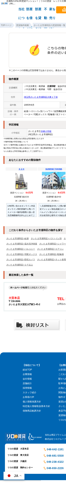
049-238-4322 (55, 461)
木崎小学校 (46, 131)
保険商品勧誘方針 (32, 410)
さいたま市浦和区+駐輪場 (51, 254)
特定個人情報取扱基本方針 (36, 406)
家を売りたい (52, 10)
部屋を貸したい (38, 10)
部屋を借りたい (29, 10)
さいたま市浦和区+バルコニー (20, 249)
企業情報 (27, 374)
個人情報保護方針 (32, 401)
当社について (21, 10)
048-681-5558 (55, 455)
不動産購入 (45, 10)
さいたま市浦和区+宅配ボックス (21, 254)
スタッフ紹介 (29, 392)
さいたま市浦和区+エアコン (50, 249)
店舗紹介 (27, 383)
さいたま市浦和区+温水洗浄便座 (21, 244)
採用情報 (27, 388)
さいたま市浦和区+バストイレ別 (46, 238)
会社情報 (27, 378)
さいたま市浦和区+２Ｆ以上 (19, 265)
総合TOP (27, 369)
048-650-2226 (55, 468)
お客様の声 (28, 397)
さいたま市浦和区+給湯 (17, 238)
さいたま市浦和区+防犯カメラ (20, 259)
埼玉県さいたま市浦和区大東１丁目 (41, 97)
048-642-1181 (55, 449)
